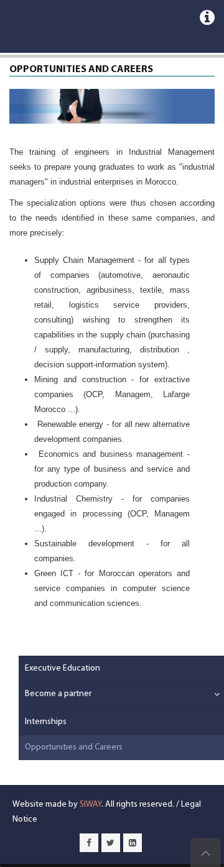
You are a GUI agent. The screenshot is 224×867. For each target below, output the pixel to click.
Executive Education (62, 668)
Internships (46, 722)
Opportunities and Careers (74, 747)
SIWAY (90, 804)
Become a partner (58, 694)
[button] (201, 695)
